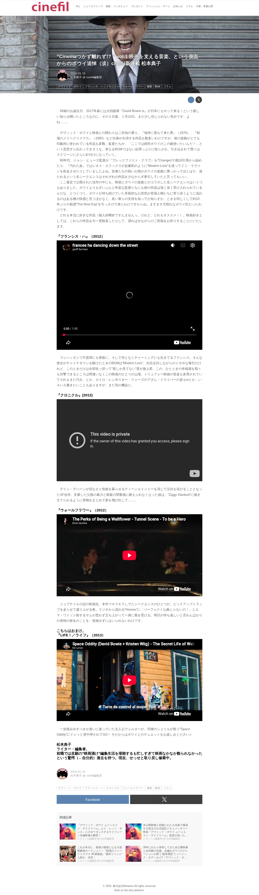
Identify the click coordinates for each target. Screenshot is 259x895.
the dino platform (134, 890)
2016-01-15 (77, 73)
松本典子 (76, 77)
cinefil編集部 (94, 77)
